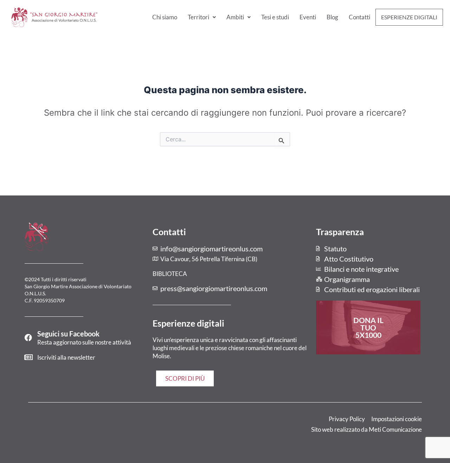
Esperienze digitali (409, 17)
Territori (198, 17)
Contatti (359, 17)
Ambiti (235, 17)
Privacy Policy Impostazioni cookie (375, 419)
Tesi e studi (275, 17)
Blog (332, 17)
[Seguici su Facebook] (28, 337)
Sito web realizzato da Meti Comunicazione (366, 429)
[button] (201, 17)
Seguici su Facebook (68, 333)
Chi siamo (164, 17)
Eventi (308, 17)
